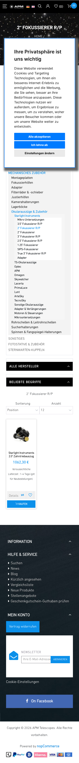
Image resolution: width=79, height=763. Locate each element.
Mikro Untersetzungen (30, 219)
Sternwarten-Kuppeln (26, 350)
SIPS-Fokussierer (27, 249)
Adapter (16, 187)
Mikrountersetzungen (27, 317)
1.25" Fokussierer (27, 245)
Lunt (17, 292)
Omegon (19, 275)
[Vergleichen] (22, 495)
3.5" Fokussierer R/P (29, 224)
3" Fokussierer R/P (28, 236)
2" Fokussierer (26, 232)
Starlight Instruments (27, 216)
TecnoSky (20, 300)
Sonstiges (16, 338)
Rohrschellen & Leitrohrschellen (33, 322)
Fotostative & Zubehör (26, 344)
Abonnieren (60, 659)
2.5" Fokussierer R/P (29, 241)
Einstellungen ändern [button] (39, 153)
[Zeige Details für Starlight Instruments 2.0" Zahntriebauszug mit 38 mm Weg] (21, 434)
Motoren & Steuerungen (28, 313)
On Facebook (41, 701)
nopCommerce (48, 746)
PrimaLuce (20, 287)
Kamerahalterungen (25, 202)
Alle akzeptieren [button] (39, 136)
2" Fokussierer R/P (28, 228)
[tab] (39, 366)
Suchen (16, 563)
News (14, 569)
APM (17, 271)
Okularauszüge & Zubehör (29, 211)
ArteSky (19, 296)
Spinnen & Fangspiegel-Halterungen (36, 332)
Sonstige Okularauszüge (28, 304)
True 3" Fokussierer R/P (31, 253)
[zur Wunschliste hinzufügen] (30, 495)
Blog (14, 574)
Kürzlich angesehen (25, 580)
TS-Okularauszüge (25, 262)
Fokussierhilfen (22, 182)
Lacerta (18, 283)
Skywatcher (21, 279)
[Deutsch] (28, 6)
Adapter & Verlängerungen (30, 309)
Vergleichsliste (21, 585)
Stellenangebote (23, 596)
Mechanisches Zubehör (27, 173)
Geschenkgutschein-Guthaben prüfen (39, 601)
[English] (33, 6)
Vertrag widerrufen (22, 626)
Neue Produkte (22, 590)
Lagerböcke (19, 207)
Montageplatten (22, 178)
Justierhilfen (20, 197)
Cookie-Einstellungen (22, 682)
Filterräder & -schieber (27, 192)
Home (38, 36)
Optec (17, 266)
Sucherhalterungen (24, 327)
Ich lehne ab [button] (39, 145)
